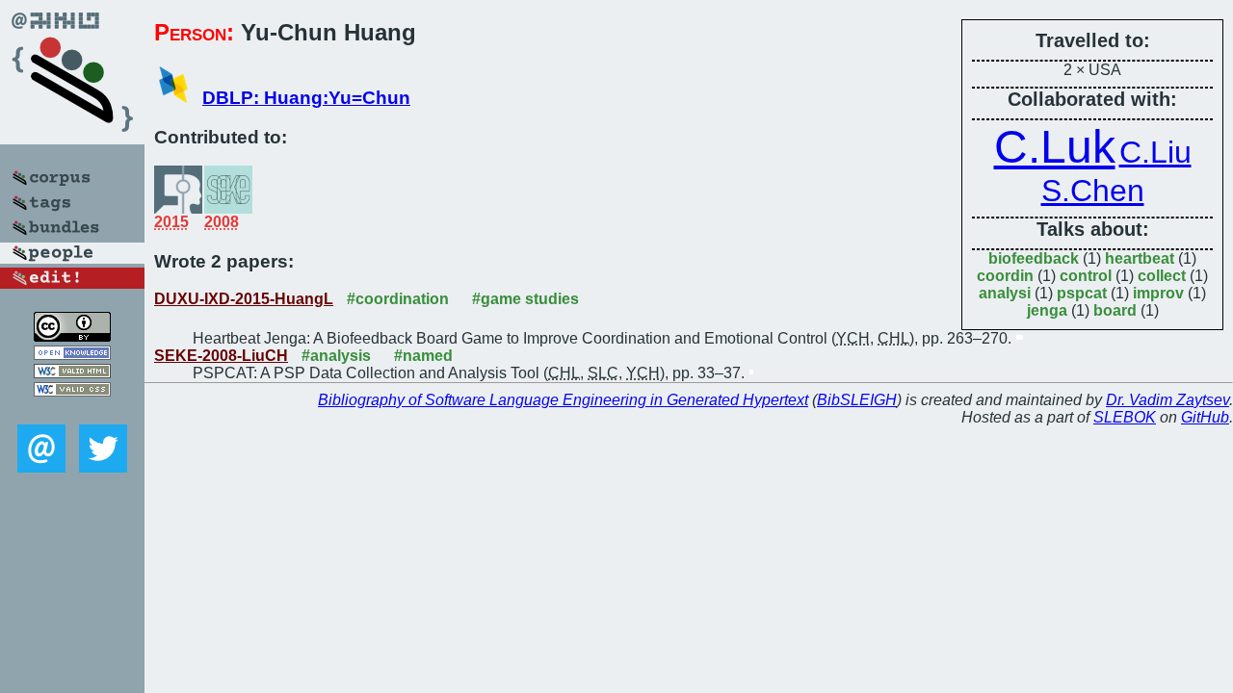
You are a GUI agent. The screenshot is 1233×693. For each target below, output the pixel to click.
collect (1162, 276)
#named (423, 355)
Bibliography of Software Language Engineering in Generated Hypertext (563, 400)
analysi (1005, 293)
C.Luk (1054, 146)
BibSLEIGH (857, 400)
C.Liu (1155, 152)
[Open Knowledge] (72, 354)
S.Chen (1092, 190)
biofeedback (1033, 258)
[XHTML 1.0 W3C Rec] (72, 373)
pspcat (1082, 293)
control (1086, 276)
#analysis (336, 355)
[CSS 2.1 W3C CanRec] (72, 410)
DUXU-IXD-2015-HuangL (243, 299)
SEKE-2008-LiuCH (221, 355)
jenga (1047, 310)
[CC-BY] (72, 336)
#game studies (525, 299)
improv (1158, 293)
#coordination (398, 299)
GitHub (1205, 417)
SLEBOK (1124, 417)
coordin (1005, 276)
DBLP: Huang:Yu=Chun (306, 98)
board (1115, 310)
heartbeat (1139, 258)
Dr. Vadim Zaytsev (1167, 400)
